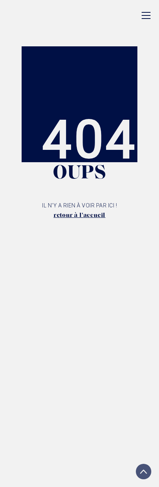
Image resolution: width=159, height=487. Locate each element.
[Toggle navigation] (146, 15)
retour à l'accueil (79, 215)
